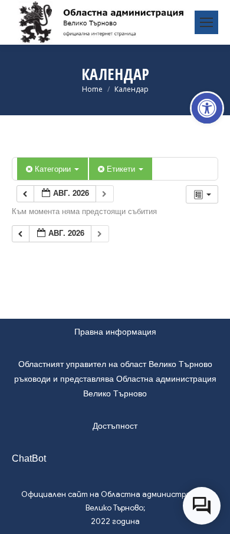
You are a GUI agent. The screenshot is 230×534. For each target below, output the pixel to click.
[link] (207, 108)
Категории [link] (54, 168)
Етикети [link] (122, 168)
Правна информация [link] (115, 331)
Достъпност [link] (115, 425)
